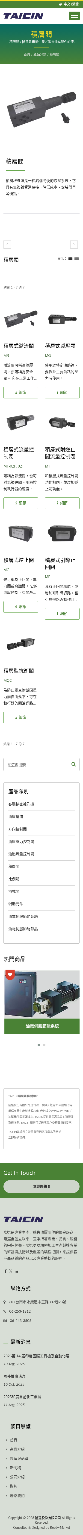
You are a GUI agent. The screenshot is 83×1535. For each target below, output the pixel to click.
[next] (74, 244)
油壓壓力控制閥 (21, 842)
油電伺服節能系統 (23, 917)
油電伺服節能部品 (23, 929)
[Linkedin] (16, 1271)
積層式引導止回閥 (60, 563)
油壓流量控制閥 (21, 854)
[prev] (7, 244)
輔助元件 (15, 904)
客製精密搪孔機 (21, 804)
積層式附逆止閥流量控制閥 (60, 453)
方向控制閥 (17, 829)
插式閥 (13, 892)
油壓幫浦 (15, 817)
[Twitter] (10, 1271)
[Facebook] (6, 1271)
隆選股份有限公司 (48, 1518)
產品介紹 (17, 1449)
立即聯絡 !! (41, 1186)
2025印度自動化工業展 (22, 1396)
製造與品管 (19, 1459)
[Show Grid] (71, 259)
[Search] (73, 764)
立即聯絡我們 (16, 1137)
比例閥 (13, 879)
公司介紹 (17, 1477)
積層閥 (54, 54)
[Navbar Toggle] (74, 16)
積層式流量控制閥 (18, 453)
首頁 (27, 54)
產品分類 (39, 54)
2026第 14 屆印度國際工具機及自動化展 (36, 1356)
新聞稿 (15, 1468)
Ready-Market (60, 1527)
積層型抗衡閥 (18, 670)
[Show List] (77, 259)
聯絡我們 (17, 1496)
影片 (13, 1486)
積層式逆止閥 (18, 559)
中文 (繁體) (72, 4)
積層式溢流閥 (18, 345)
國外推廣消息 (14, 1376)
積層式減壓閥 (60, 345)
